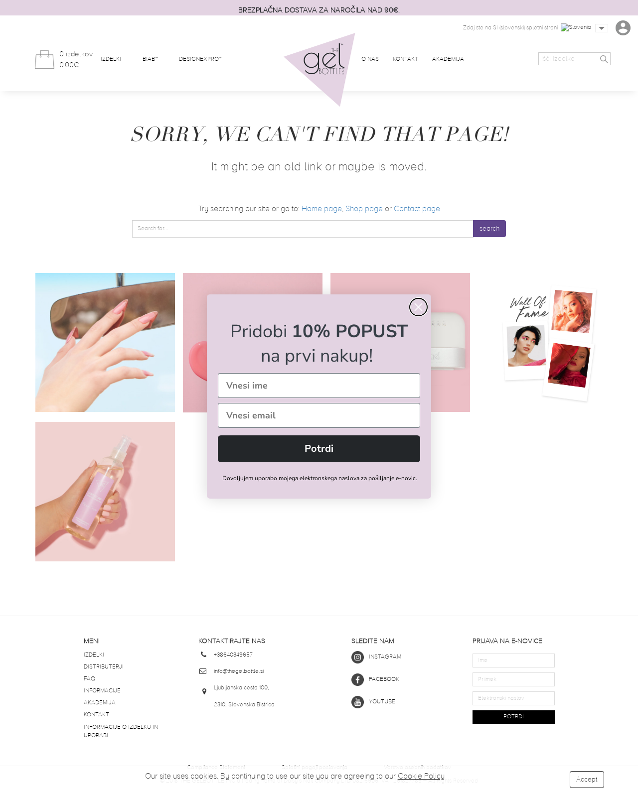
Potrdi (319, 448)
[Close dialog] (418, 307)
